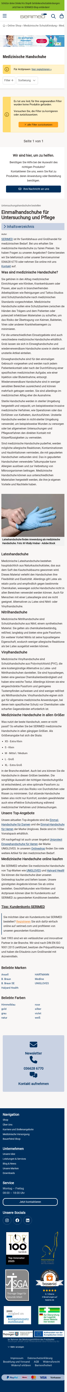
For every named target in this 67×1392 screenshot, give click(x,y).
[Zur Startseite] (33, 15)
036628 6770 (33, 1068)
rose (37, 1004)
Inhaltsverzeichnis (20, 226)
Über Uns (7, 1124)
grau (3, 1013)
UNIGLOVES (33, 870)
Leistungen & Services (14, 1158)
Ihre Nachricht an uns (36, 189)
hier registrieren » (42, 69)
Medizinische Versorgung (16, 1134)
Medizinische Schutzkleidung (40, 25)
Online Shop (14, 25)
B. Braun (6, 979)
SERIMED (7, 239)
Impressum (16, 1358)
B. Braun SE (8, 983)
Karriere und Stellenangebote (18, 1129)
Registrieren (23, 921)
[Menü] (5, 16)
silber (38, 1008)
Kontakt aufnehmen (33, 1084)
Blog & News (9, 1163)
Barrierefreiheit (43, 1365)
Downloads (9, 1173)
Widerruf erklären (21, 1365)
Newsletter (33, 1053)
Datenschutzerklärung (39, 1358)
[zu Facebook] (17, 1220)
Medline (39, 979)
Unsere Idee (9, 1154)
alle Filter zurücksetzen (39, 124)
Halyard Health (56, 870)
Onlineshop (38, 848)
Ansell (5, 974)
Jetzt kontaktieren (30, 1201)
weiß (37, 1017)
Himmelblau (8, 1004)
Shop (5, 1119)
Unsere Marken (11, 1168)
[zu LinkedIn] (27, 1220)
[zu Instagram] (7, 1220)
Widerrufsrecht (51, 1362)
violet (38, 1013)
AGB (36, 1362)
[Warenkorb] (62, 15)
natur (4, 1017)
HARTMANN (42, 974)
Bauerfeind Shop (11, 1138)
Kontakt (6, 266)
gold (3, 1008)
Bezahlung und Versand (16, 1362)
